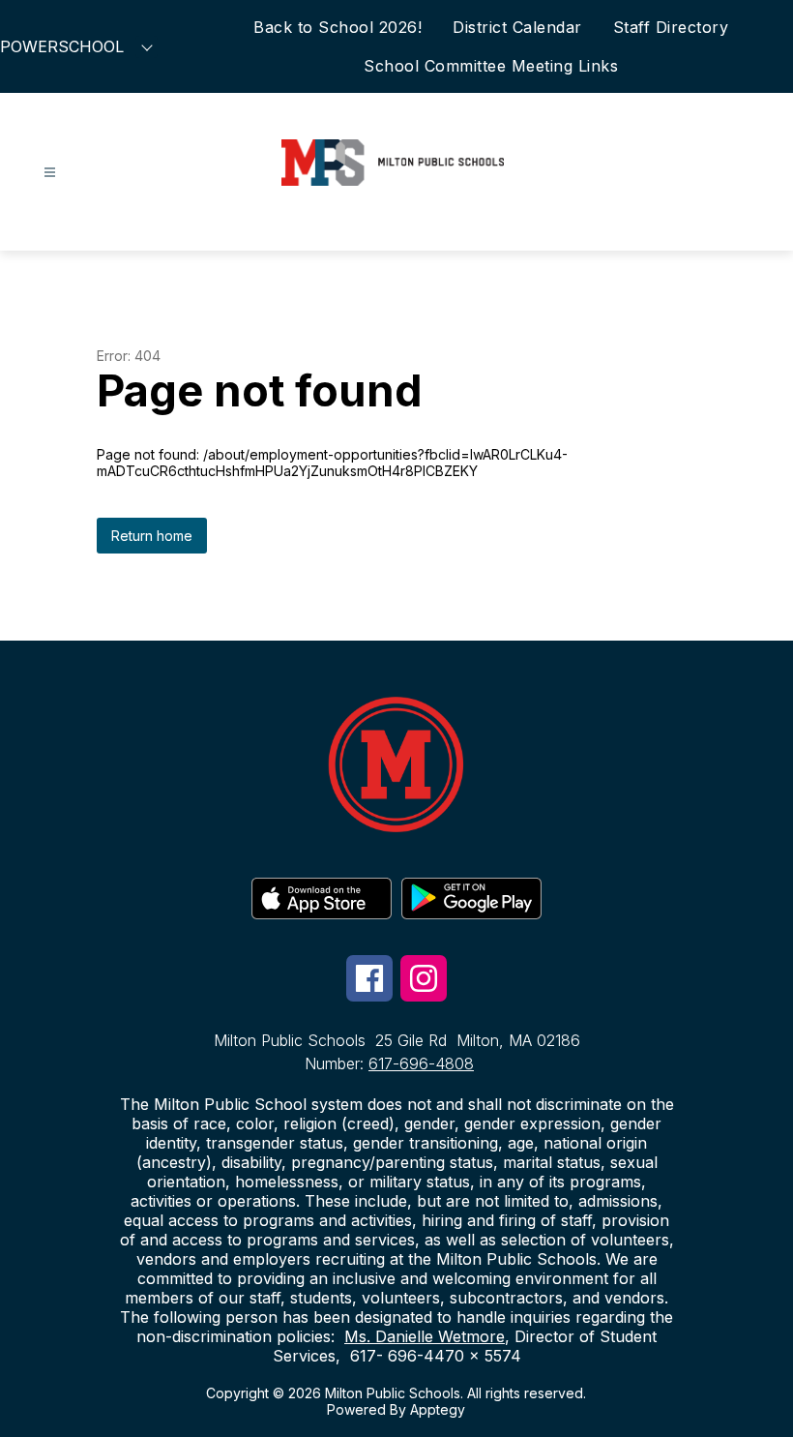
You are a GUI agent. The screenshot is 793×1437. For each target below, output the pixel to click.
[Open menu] (50, 173)
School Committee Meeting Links (491, 65)
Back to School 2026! (337, 27)
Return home (151, 535)
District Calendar (517, 27)
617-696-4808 (421, 1063)
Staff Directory (671, 27)
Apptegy (437, 1409)
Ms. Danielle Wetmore (424, 1336)
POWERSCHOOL (62, 46)
